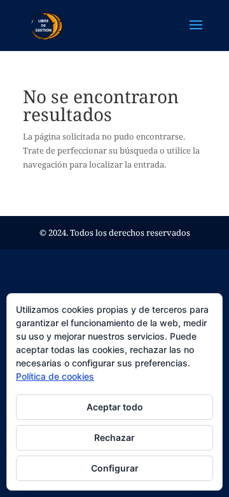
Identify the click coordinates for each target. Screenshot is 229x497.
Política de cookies (55, 376)
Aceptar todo (115, 406)
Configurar (115, 468)
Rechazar (114, 437)
